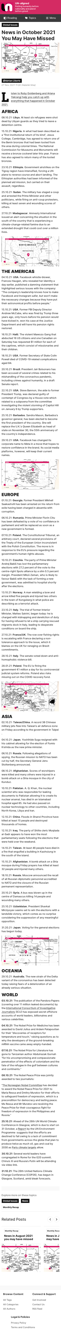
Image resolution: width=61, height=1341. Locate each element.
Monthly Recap (11, 1207)
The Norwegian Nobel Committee (22, 1085)
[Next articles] (56, 1219)
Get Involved (39, 1300)
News (25, 1200)
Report (22, 1128)
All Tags (7, 1300)
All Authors (9, 1308)
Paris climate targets (24, 1147)
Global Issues (10, 24)
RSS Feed (37, 1308)
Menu (53, 18)
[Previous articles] (50, 1219)
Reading (12, 18)
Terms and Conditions (23, 1327)
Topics (32, 18)
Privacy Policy (18, 1322)
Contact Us (38, 1304)
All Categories (10, 1304)
